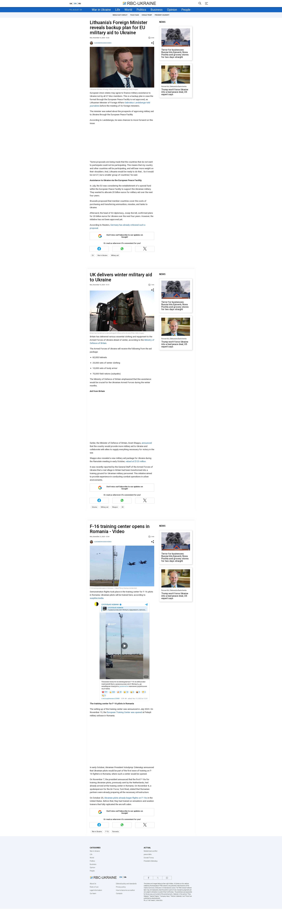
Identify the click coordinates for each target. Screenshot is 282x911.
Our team (93, 893)
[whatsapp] (167, 878)
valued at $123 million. (136, 461)
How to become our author (125, 890)
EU (93, 255)
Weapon (115, 507)
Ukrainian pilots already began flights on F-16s (125, 798)
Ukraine (94, 507)
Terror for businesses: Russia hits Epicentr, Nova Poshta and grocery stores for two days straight (175, 53)
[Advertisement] (122, 142)
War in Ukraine (101, 9)
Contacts (119, 893)
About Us (93, 884)
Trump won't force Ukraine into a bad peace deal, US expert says (174, 92)
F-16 (107, 831)
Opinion (172, 9)
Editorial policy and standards (126, 884)
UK (122, 507)
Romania (115, 831)
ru (79, 3)
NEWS (162, 22)
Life (117, 9)
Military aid (115, 255)
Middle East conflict (120, 15)
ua (71, 3)
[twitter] (157, 878)
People (185, 9)
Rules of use (94, 887)
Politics (141, 9)
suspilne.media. (97, 598)
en (75, 3)
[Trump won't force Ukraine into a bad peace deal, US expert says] (175, 74)
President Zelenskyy (162, 15)
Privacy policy (121, 887)
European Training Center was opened (124, 712)
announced (147, 443)
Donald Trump (147, 15)
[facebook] (148, 878)
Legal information (96, 890)
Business (157, 9)
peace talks (134, 15)
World (128, 9)
